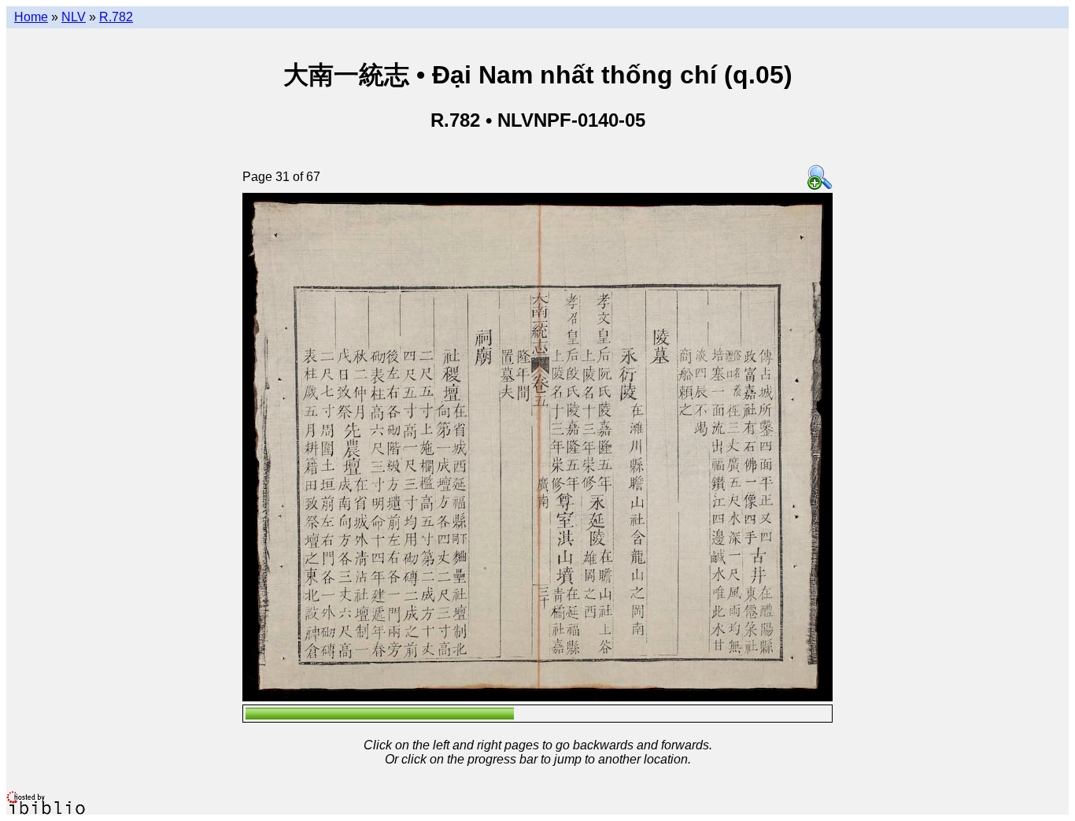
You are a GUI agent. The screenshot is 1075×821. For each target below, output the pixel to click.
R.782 (116, 17)
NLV (73, 17)
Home (31, 17)
